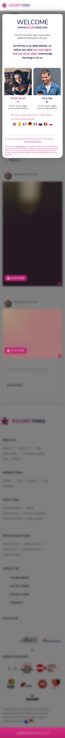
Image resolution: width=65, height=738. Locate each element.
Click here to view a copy (32, 141)
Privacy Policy (20, 146)
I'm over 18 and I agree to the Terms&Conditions (18, 102)
